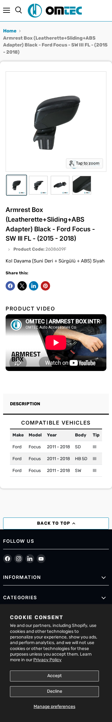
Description (25, 404)
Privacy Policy (47, 659)
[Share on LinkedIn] (33, 286)
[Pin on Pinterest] (45, 286)
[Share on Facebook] (10, 286)
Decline (54, 691)
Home (9, 31)
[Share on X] (22, 286)
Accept (54, 675)
